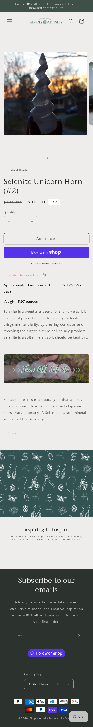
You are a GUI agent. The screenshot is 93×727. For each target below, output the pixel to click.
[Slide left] (36, 158)
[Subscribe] (78, 635)
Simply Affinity (39, 718)
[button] (9, 21)
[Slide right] (57, 158)
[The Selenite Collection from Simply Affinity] (46, 368)
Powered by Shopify (62, 718)
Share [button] (12, 433)
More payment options (46, 263)
